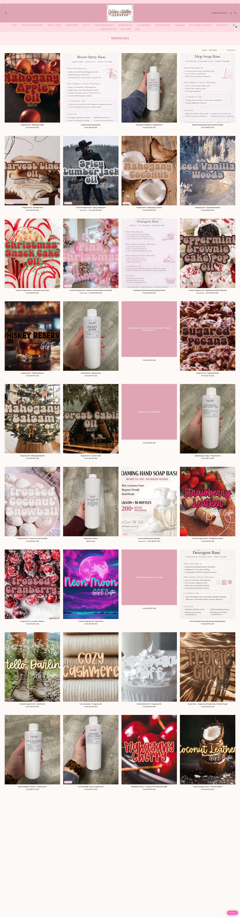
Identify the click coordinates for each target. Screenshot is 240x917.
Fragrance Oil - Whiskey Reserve (32, 373)
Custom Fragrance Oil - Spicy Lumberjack (91, 207)
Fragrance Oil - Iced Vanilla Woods (207, 207)
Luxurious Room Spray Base (90, 125)
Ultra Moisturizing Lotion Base (149, 577)
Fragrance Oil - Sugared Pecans (207, 373)
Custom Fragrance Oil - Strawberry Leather (207, 538)
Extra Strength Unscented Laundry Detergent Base (207, 621)
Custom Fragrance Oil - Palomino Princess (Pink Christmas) (91, 290)
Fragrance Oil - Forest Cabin (91, 456)
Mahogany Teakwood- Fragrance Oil (149, 125)
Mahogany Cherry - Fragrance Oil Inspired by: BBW (149, 787)
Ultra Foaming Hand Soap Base (149, 538)
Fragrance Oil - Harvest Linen (32, 207)
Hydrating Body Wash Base (32, 908)
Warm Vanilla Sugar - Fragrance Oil (207, 869)
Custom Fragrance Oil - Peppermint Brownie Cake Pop (208, 290)
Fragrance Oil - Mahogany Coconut (149, 207)
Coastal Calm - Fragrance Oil (32, 869)
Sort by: (204, 50)
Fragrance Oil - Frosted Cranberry (32, 621)
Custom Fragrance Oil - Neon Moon (90, 621)
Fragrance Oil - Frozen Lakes (91, 869)
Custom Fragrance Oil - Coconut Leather (207, 787)
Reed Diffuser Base (90, 538)
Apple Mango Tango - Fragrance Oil (207, 456)
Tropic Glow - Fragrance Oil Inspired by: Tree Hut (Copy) (208, 704)
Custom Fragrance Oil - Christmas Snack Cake (32, 290)
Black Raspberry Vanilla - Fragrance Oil (32, 787)
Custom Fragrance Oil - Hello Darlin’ (32, 704)
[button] (6, 13)
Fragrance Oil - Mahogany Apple (32, 125)
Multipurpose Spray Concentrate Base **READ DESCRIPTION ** (149, 329)
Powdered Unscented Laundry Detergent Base (149, 290)
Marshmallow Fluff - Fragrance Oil (149, 704)
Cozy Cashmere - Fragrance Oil (91, 704)
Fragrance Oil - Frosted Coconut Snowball (32, 538)
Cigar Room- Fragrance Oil (149, 869)
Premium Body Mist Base (149, 412)
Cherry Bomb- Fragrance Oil (91, 373)
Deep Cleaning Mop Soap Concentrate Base (207, 125)
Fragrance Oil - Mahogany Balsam (32, 456)
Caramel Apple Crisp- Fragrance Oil (91, 787)
